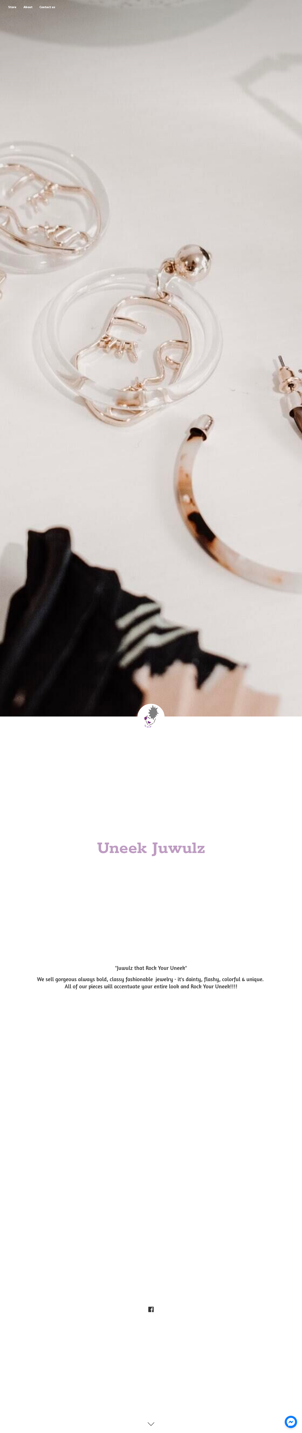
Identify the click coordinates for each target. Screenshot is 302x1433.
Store (12, 7)
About (27, 7)
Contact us (47, 7)
